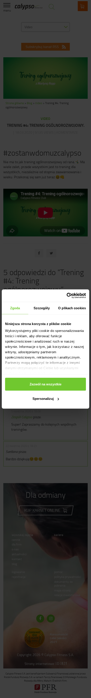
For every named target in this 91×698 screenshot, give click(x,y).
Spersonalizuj (43, 399)
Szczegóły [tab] (42, 308)
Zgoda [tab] (15, 308)
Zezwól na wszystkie (45, 384)
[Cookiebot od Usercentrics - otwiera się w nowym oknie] (66, 296)
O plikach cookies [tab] (72, 308)
